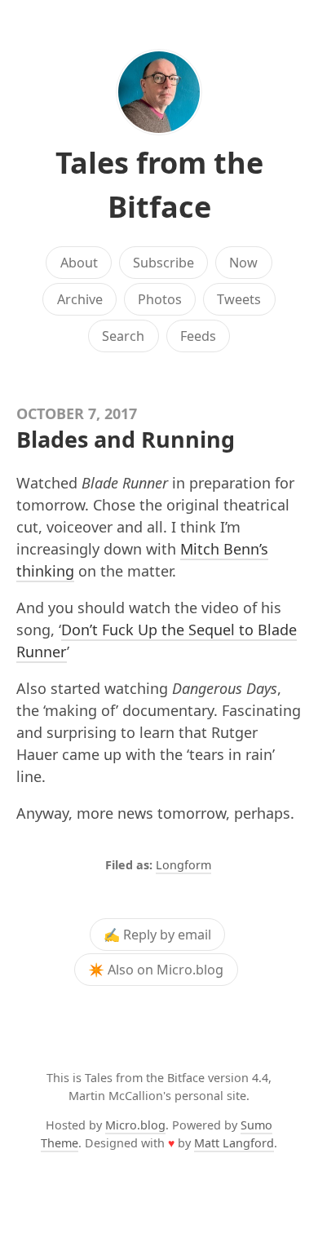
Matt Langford (234, 1143)
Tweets (239, 299)
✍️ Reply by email (157, 935)
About (79, 263)
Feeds (198, 336)
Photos (160, 299)
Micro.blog (135, 1125)
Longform (183, 865)
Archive (80, 299)
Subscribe (163, 263)
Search (123, 336)
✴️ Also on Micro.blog (155, 970)
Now (243, 263)
